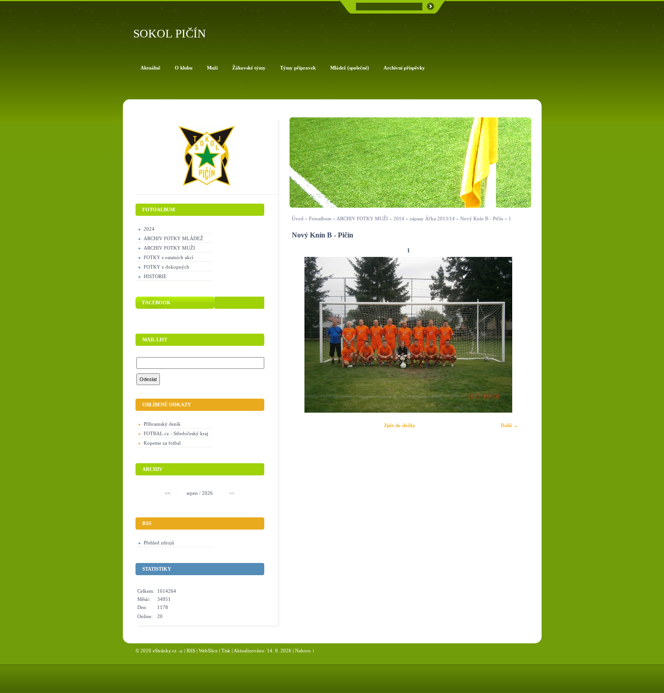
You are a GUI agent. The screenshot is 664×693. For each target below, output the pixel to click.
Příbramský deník (162, 424)
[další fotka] (512, 335)
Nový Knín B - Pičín (481, 218)
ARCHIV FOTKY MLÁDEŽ (173, 238)
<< (167, 493)
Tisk (225, 650)
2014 (398, 218)
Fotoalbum (320, 218)
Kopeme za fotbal (162, 443)
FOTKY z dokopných (166, 267)
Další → (509, 425)
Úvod (298, 218)
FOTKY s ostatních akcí (168, 257)
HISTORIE (155, 276)
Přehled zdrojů (159, 542)
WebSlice (208, 650)
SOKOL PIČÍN (169, 33)
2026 (207, 493)
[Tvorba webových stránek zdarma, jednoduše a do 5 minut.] (181, 651)
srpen (192, 493)
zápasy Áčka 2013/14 (432, 218)
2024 (149, 229)
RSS (191, 650)
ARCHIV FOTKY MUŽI (362, 218)
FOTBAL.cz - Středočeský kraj (176, 433)
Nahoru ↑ (305, 650)
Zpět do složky (400, 425)
